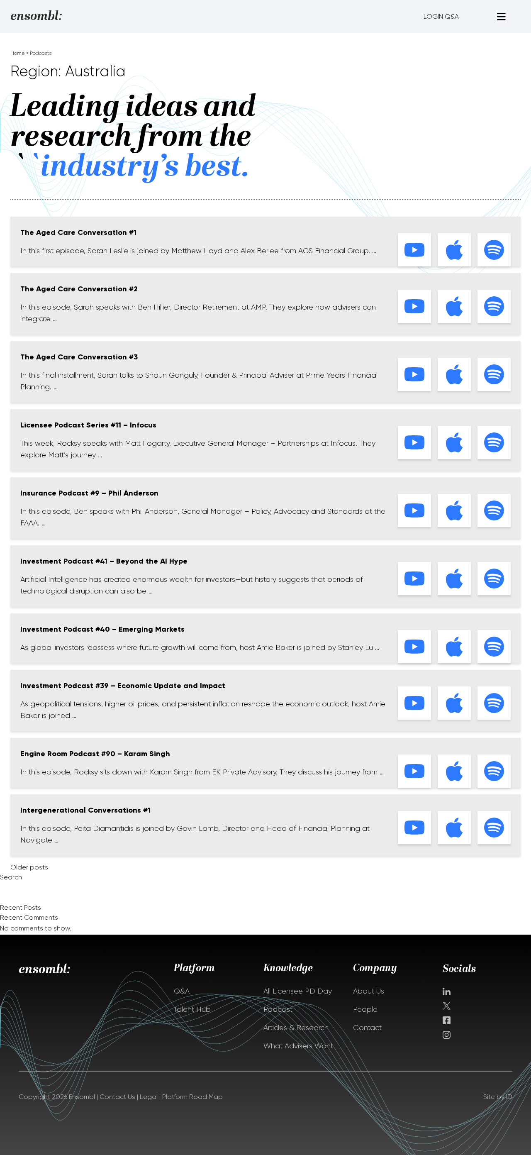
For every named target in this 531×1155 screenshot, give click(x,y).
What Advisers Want (298, 1046)
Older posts (29, 867)
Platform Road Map (192, 1097)
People (365, 1009)
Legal (149, 1097)
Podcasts (40, 53)
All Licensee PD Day (297, 991)
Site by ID (497, 1097)
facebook (447, 1020)
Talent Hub (192, 1009)
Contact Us (117, 1097)
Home (17, 53)
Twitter (447, 1006)
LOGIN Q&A (441, 16)
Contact (367, 1027)
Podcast (277, 1009)
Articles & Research (296, 1027)
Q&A (182, 991)
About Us (368, 991)
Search (11, 877)
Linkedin (447, 991)
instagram (447, 1035)
